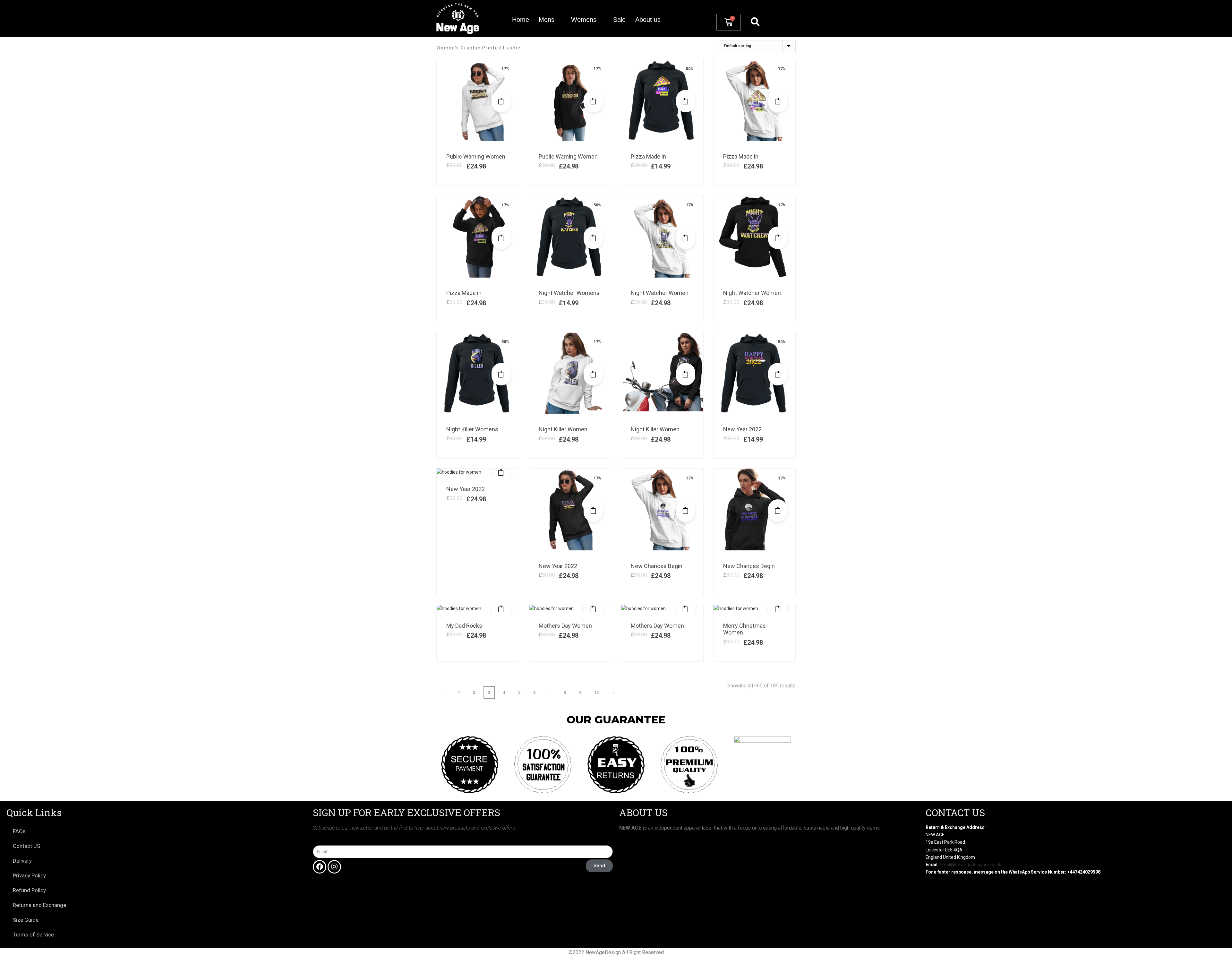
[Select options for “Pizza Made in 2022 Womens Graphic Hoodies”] (685, 101)
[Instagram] (334, 867)
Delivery (22, 861)
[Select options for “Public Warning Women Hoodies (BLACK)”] (593, 101)
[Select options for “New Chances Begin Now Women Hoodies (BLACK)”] (778, 510)
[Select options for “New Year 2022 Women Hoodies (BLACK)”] (593, 510)
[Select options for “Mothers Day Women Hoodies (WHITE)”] (593, 609)
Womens (583, 19)
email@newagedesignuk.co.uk (970, 864)
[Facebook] (319, 867)
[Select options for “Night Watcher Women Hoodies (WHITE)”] (685, 238)
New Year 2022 (742, 429)
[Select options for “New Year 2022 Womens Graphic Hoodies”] (778, 374)
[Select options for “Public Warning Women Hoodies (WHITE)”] (501, 101)
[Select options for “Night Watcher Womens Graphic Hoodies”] (593, 238)
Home (520, 19)
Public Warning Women (475, 156)
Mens (546, 19)
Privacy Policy (29, 875)
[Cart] (728, 22)
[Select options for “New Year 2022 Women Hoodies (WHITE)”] (501, 472)
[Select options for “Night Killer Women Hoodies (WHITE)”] (593, 374)
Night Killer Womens (472, 429)
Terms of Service (33, 934)
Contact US (26, 846)
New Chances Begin (656, 566)
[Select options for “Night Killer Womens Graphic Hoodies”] (501, 374)
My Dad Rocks (464, 625)
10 (596, 692)
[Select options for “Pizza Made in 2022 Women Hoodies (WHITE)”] (778, 101)
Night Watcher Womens (569, 292)
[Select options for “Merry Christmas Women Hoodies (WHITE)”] (778, 609)
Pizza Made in (648, 156)
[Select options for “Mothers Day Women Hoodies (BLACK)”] (685, 609)
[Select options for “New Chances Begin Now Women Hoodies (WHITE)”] (685, 510)
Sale (619, 19)
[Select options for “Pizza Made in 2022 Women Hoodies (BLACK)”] (501, 238)
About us (648, 19)
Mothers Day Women (565, 625)
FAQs (19, 831)
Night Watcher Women (660, 292)
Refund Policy (29, 890)
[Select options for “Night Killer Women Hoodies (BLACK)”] (685, 374)
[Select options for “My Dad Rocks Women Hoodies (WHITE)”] (501, 609)
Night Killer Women (563, 429)
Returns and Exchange (39, 905)
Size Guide (25, 920)
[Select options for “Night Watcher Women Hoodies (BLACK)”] (778, 238)
